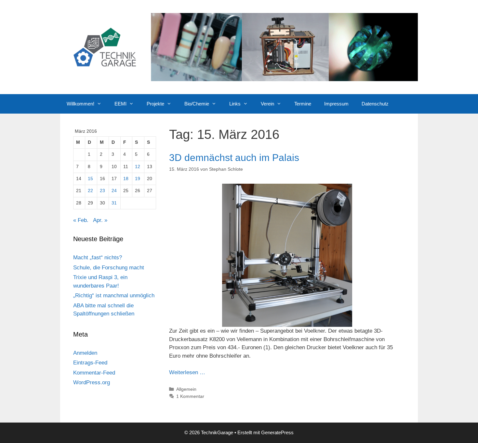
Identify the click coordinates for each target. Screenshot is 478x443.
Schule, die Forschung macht (108, 268)
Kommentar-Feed (94, 373)
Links (235, 103)
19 (137, 178)
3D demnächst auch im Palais (234, 157)
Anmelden (85, 353)
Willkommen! (80, 103)
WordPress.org (91, 382)
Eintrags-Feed (90, 363)
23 (102, 190)
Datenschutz (375, 103)
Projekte (155, 103)
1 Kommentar (190, 396)
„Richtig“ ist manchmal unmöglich (113, 295)
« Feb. (80, 220)
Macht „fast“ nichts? (97, 257)
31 (114, 203)
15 (90, 178)
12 (137, 166)
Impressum (336, 103)
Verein (267, 103)
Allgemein (186, 389)
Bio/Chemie (196, 103)
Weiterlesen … (187, 372)
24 (114, 190)
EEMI (120, 103)
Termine (302, 103)
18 (125, 178)
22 (90, 190)
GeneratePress (277, 432)
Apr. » (100, 220)
